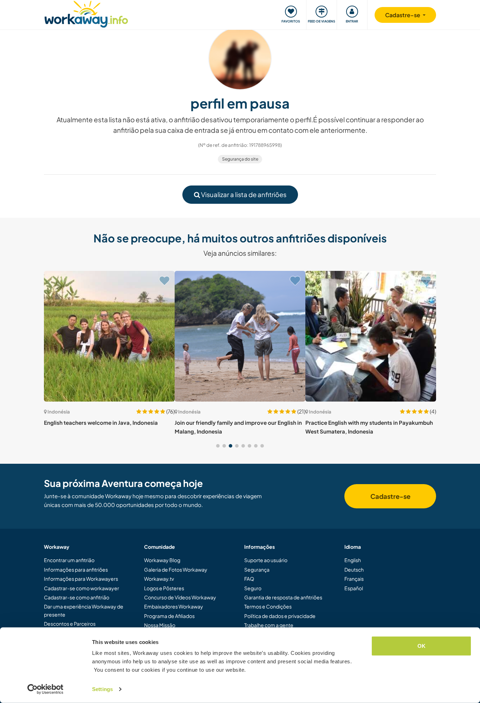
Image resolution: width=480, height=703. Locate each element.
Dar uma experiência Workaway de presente (83, 610)
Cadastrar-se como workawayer (81, 588)
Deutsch (354, 569)
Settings (102, 689)
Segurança (257, 569)
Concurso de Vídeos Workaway (180, 597)
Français (354, 578)
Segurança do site (240, 159)
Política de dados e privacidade (280, 616)
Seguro (252, 588)
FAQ (249, 578)
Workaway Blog (162, 560)
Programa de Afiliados (169, 616)
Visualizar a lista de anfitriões (243, 194)
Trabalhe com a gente (268, 625)
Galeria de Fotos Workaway (175, 569)
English (352, 560)
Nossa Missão (159, 625)
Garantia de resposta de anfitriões (283, 597)
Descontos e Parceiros (70, 623)
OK (421, 646)
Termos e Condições (268, 606)
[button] (218, 446)
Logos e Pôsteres (164, 588)
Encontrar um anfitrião (69, 560)
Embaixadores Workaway (173, 606)
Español (353, 588)
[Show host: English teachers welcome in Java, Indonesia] (109, 336)
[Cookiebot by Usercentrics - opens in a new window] (45, 689)
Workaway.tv (159, 578)
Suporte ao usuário (265, 560)
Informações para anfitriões (76, 569)
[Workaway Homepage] (86, 13)
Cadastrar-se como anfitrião (76, 597)
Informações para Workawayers (81, 578)
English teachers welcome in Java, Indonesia (101, 422)
